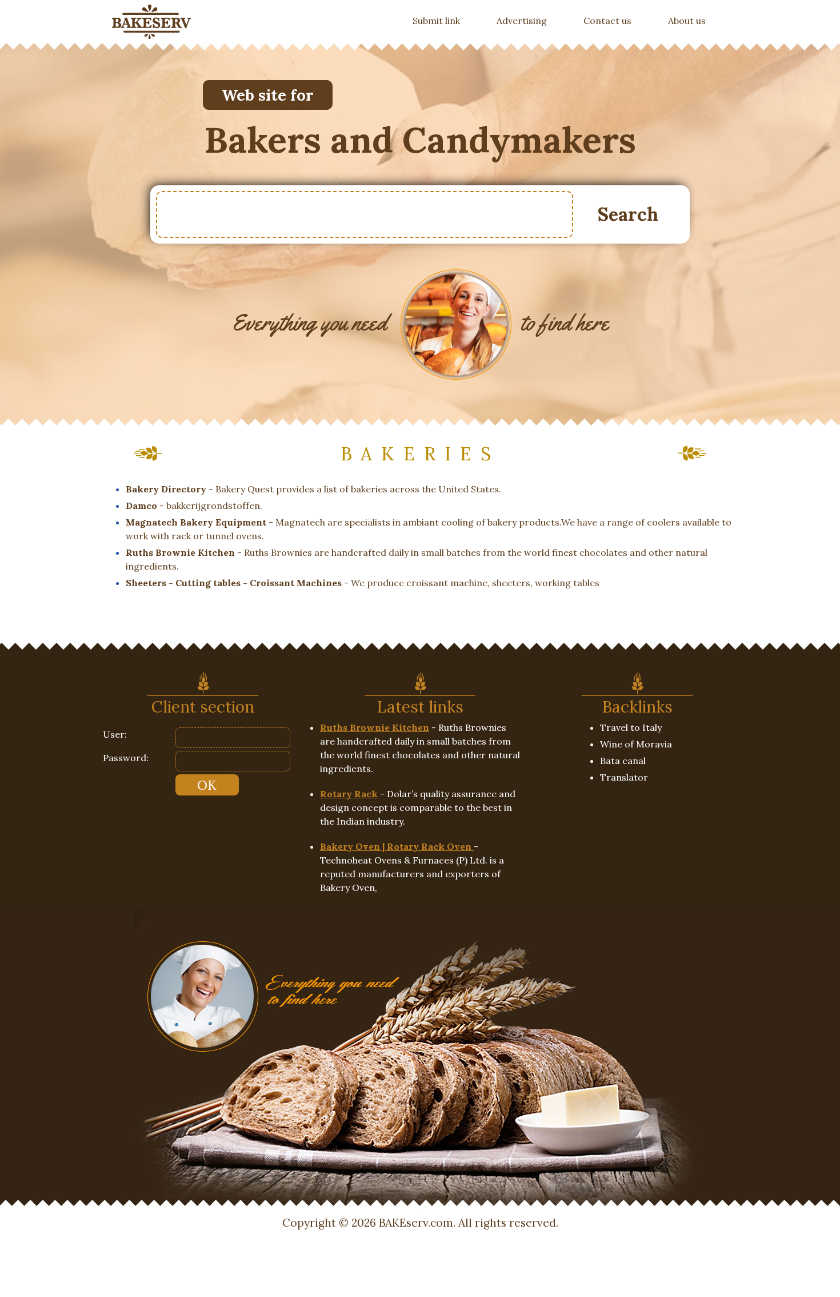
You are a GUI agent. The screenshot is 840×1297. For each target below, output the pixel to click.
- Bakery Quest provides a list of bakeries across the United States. (313, 489)
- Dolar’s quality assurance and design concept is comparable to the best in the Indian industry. (417, 807)
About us (687, 20)
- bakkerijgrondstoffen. (194, 505)
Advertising (522, 20)
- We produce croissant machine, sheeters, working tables (362, 582)
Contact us (607, 20)
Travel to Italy (631, 727)
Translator (624, 777)
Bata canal (623, 760)
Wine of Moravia (636, 744)
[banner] (151, 22)
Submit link (445, 20)
